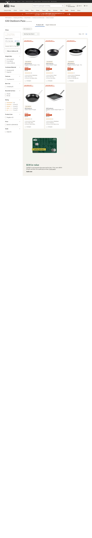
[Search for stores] (18, 44)
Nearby (18, 41)
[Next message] (67, 14)
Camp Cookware (50, 17)
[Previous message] (22, 14)
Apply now (29, 171)
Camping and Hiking (18, 17)
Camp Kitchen (27, 17)
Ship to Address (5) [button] (12, 51)
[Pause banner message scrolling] (69, 14)
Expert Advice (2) (51, 24)
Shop (12, 6)
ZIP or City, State (9, 41)
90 (86, 34)
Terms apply (52, 169)
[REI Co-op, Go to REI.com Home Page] (6, 6)
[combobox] (48, 5)
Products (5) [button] (39, 24)
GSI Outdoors (8, 17)
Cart (87, 5)
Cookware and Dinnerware (38, 17)
